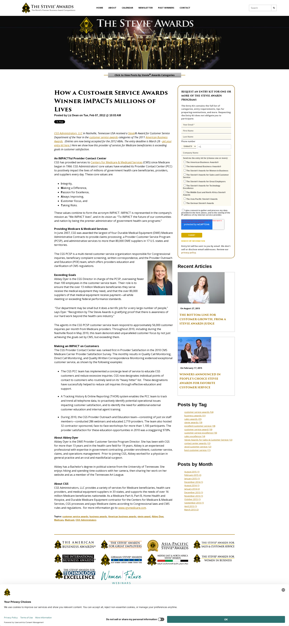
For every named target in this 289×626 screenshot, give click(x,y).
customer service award (198, 429)
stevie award (143, 516)
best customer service (197, 450)
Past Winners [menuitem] (166, 7)
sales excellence (194, 436)
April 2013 (190, 506)
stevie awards (193, 422)
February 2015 (192, 475)
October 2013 (192, 499)
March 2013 (191, 509)
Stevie (131, 133)
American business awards (122, 516)
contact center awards (197, 443)
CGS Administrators (86, 520)
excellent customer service (199, 425)
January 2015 (192, 478)
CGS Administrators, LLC (68, 133)
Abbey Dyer (157, 516)
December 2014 (193, 482)
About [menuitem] (112, 7)
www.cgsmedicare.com (132, 508)
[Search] (274, 8)
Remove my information (193, 241)
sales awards (193, 419)
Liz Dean (73, 115)
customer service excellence (200, 432)
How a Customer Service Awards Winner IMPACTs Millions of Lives (111, 101)
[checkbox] (206, 182)
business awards (98, 516)
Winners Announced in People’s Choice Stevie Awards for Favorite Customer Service (200, 380)
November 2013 (193, 495)
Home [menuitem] (99, 7)
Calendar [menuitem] (127, 7)
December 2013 (193, 492)
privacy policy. (189, 252)
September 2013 (194, 502)
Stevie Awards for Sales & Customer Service (208, 439)
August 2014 (191, 485)
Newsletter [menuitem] (145, 7)
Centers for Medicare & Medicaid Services (116, 162)
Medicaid (69, 520)
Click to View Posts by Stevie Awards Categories (144, 74)
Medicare (59, 520)
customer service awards (103, 137)
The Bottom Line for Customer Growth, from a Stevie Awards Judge (202, 319)
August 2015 (191, 471)
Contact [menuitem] (185, 7)
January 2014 (192, 488)
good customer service (197, 446)
